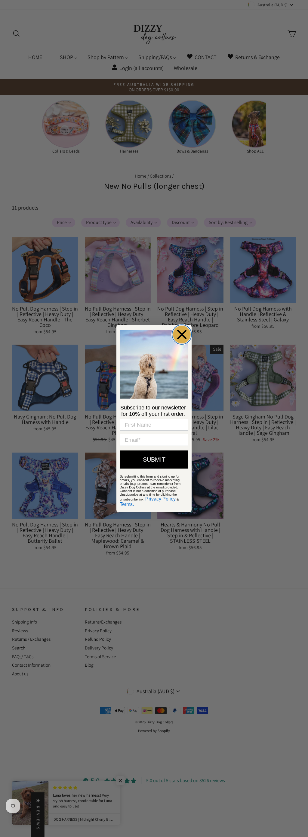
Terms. (127, 504)
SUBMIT (154, 459)
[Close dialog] (182, 334)
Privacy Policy (160, 498)
